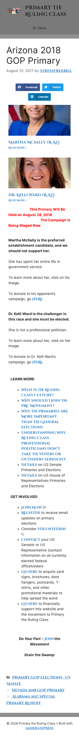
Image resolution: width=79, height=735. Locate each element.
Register (30, 512)
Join (49, 638)
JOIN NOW (31, 507)
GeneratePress (39, 728)
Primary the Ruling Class (45, 11)
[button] (28, 87)
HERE (37, 299)
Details (29, 464)
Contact (30, 539)
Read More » (17, 147)
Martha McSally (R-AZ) (34, 142)
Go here (29, 571)
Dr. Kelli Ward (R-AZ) (31, 195)
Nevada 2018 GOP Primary (38, 690)
